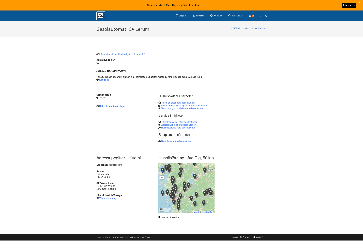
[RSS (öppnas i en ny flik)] (266, 16)
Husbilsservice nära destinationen (178, 127)
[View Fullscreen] (211, 167)
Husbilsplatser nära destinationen (178, 102)
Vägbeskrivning (107, 198)
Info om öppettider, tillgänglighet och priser (120, 54)
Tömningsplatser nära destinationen (180, 122)
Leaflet (196, 212)
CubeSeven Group (142, 237)
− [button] (162, 171)
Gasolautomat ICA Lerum (256, 28)
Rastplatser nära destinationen (176, 141)
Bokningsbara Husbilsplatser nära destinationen (185, 105)
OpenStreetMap (206, 212)
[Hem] (230, 28)
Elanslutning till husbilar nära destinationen (182, 108)
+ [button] (162, 167)
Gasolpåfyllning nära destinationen (178, 124)
